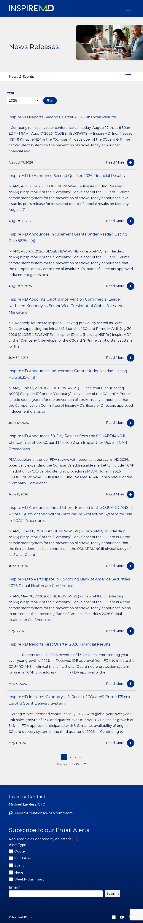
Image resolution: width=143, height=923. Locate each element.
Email (14, 887)
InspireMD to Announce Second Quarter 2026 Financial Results (67, 175)
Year (10, 93)
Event (19, 865)
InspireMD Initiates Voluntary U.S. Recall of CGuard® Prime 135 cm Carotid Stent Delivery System (69, 700)
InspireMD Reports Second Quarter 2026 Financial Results (62, 117)
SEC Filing (22, 858)
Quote (19, 851)
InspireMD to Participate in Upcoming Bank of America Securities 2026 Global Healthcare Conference (69, 582)
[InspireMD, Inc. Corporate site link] (32, 8)
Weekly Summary (29, 879)
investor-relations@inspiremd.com (44, 813)
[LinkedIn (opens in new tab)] (114, 917)
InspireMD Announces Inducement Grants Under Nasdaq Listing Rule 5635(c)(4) (68, 237)
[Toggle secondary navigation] (129, 77)
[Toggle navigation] (129, 8)
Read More (115, 162)
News (19, 873)
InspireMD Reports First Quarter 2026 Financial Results (60, 644)
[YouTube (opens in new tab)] (122, 917)
